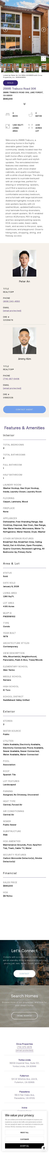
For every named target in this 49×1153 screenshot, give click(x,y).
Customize (24, 1139)
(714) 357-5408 (11, 379)
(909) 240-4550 (11, 301)
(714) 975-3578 (24, 1047)
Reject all (24, 1132)
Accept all (24, 1146)
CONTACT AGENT (24, 410)
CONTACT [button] (24, 974)
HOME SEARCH (24, 1016)
